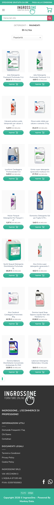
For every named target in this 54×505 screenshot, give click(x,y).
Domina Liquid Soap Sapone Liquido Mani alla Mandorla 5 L (39, 314)
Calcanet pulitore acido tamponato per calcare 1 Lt (13, 123)
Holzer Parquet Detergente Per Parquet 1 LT (13, 218)
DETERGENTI (20, 25)
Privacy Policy (8, 457)
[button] (3, 10)
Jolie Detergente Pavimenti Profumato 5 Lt (13, 76)
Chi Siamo (6, 434)
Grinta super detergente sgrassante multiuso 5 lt (39, 170)
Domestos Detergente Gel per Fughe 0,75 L (40, 217)
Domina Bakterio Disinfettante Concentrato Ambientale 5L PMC (13, 363)
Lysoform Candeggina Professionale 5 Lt (13, 170)
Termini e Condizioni (11, 453)
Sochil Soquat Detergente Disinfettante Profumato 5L (13, 266)
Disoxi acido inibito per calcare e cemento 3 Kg (40, 122)
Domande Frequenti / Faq (13, 430)
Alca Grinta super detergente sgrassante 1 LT (39, 266)
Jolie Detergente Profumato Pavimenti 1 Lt (40, 76)
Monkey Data (27, 501)
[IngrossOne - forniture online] (27, 10)
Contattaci (6, 439)
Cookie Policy (8, 462)
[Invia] (49, 18)
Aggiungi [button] (12, 84)
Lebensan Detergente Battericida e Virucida (40, 362)
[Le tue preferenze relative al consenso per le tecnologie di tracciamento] (2, 378)
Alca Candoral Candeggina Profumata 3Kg (13, 314)
